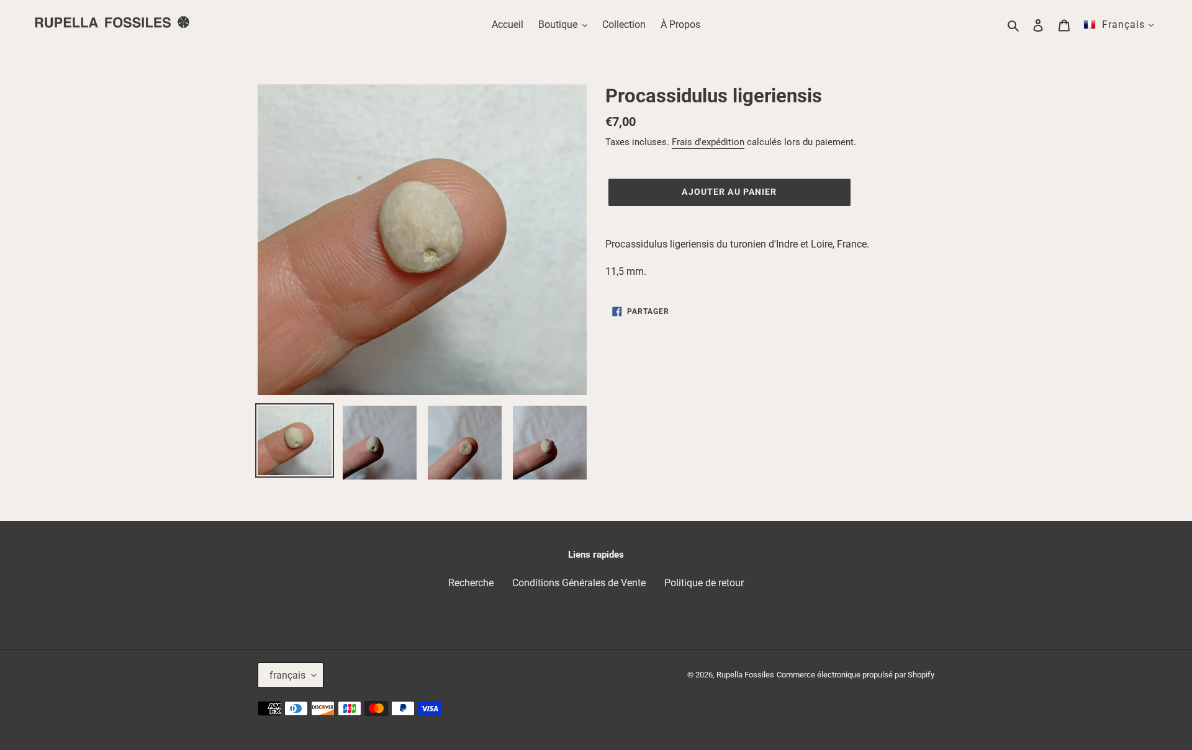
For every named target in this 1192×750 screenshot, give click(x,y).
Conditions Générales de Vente (579, 583)
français (287, 675)
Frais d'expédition (708, 142)
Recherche (471, 583)
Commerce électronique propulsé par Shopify (855, 674)
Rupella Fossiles (745, 674)
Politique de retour (704, 583)
